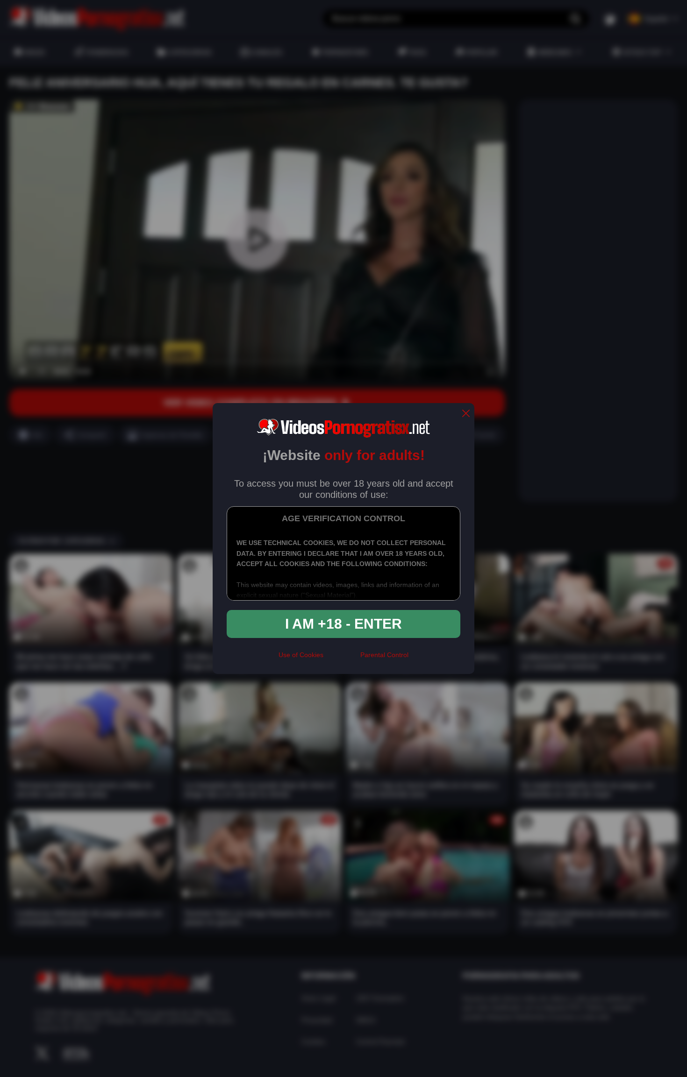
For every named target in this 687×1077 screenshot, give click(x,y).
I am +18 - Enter (343, 623)
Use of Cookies (301, 655)
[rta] (342, 659)
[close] (466, 414)
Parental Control (384, 655)
